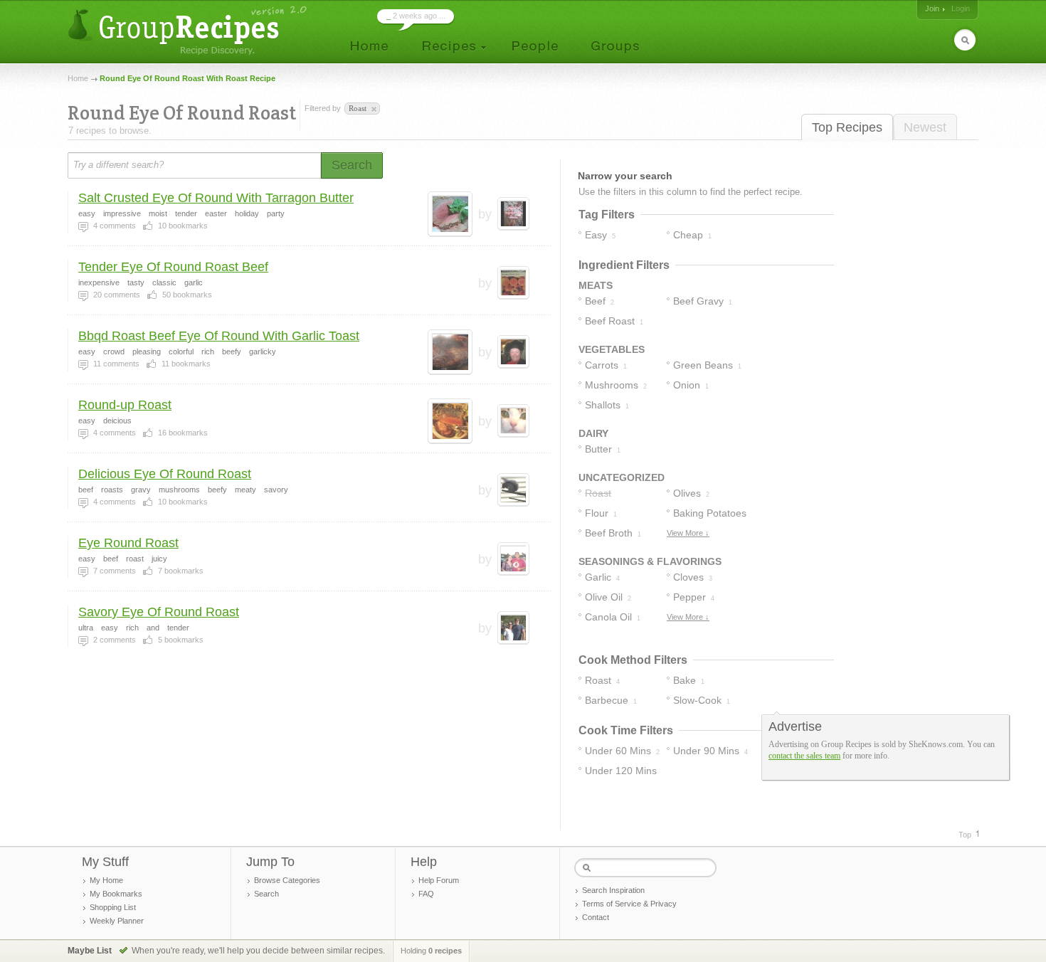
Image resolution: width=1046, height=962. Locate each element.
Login (960, 8)
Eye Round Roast (128, 543)
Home (78, 78)
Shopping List (113, 907)
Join (932, 8)
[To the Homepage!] (189, 30)
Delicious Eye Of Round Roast (164, 474)
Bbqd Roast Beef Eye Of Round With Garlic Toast (218, 336)
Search (266, 893)
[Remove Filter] (372, 109)
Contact (595, 917)
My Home (106, 880)
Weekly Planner (117, 920)
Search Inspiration (613, 890)
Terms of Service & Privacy (629, 903)
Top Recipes (847, 127)
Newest (925, 127)
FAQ (426, 893)
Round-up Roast (124, 405)
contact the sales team (804, 756)
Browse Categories (287, 880)
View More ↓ (688, 533)
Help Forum (438, 880)
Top (964, 834)
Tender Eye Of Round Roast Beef (173, 267)
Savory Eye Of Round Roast (158, 612)
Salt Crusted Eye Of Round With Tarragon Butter (216, 198)
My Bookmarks (116, 893)
